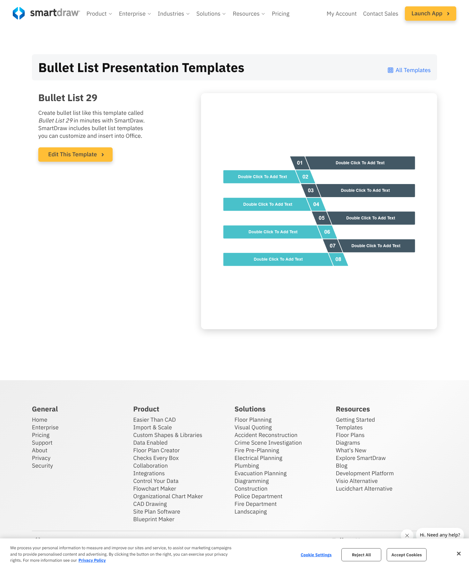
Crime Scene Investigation (268, 442)
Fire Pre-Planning (256, 450)
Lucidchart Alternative (364, 488)
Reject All (361, 554)
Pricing (280, 13)
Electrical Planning (258, 458)
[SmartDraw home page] (46, 13)
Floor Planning (253, 419)
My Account (342, 13)
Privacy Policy (92, 560)
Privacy (41, 458)
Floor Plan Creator (156, 450)
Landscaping (250, 511)
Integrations (149, 473)
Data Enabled (150, 442)
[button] (99, 14)
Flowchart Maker (154, 488)
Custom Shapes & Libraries (168, 435)
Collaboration (150, 465)
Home (39, 419)
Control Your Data (156, 481)
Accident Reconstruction (266, 435)
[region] (234, 554)
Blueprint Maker (154, 519)
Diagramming (251, 481)
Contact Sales (380, 13)
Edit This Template (72, 154)
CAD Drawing (150, 503)
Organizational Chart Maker (168, 496)
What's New (351, 450)
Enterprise (45, 427)
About (40, 450)
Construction (250, 488)
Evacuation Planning (260, 473)
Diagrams (348, 442)
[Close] (459, 553)
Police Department (258, 496)
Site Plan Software (156, 511)
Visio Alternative (357, 481)
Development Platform (365, 473)
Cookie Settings (316, 554)
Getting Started (355, 419)
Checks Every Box (156, 458)
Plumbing (246, 465)
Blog (341, 465)
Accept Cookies (406, 554)
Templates (349, 427)
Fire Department (255, 503)
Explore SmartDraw (361, 458)
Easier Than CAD (154, 419)
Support (42, 442)
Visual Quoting (253, 427)
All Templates (413, 70)
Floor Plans (350, 435)
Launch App (428, 13)
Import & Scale (152, 427)
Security (42, 465)
